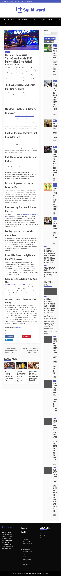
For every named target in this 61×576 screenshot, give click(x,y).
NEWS (50, 19)
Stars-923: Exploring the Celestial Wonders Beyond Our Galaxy (11, 350)
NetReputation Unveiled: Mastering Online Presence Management (55, 97)
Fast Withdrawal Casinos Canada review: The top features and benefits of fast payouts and (55, 490)
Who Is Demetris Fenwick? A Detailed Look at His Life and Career (9, 375)
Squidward (20, 573)
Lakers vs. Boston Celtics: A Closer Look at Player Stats (21, 374)
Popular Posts (50, 39)
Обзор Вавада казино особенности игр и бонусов (50, 271)
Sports (7, 52)
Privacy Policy (23, 1)
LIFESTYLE (42, 19)
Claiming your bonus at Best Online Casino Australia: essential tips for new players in (55, 440)
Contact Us (29, 1)
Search (46, 30)
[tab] (49, 38)
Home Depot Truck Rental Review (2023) (55, 229)
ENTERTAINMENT (22, 19)
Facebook (10, 336)
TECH (5, 24)
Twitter (18, 336)
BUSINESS (11, 19)
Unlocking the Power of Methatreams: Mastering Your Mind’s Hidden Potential (33, 375)
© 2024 (15, 573)
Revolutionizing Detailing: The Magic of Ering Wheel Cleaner (55, 162)
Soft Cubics (45, 573)
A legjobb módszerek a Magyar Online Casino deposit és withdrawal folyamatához (49, 254)
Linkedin (9, 340)
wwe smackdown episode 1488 (14, 330)
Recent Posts (49, 41)
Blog (46, 246)
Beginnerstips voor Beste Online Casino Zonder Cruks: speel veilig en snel (55, 356)
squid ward (18, 327)
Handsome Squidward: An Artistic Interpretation (55, 198)
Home (41, 532)
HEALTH (33, 19)
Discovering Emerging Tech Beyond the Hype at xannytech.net (30, 350)
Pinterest (27, 336)
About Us (17, 1)
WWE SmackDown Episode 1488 (24, 116)
